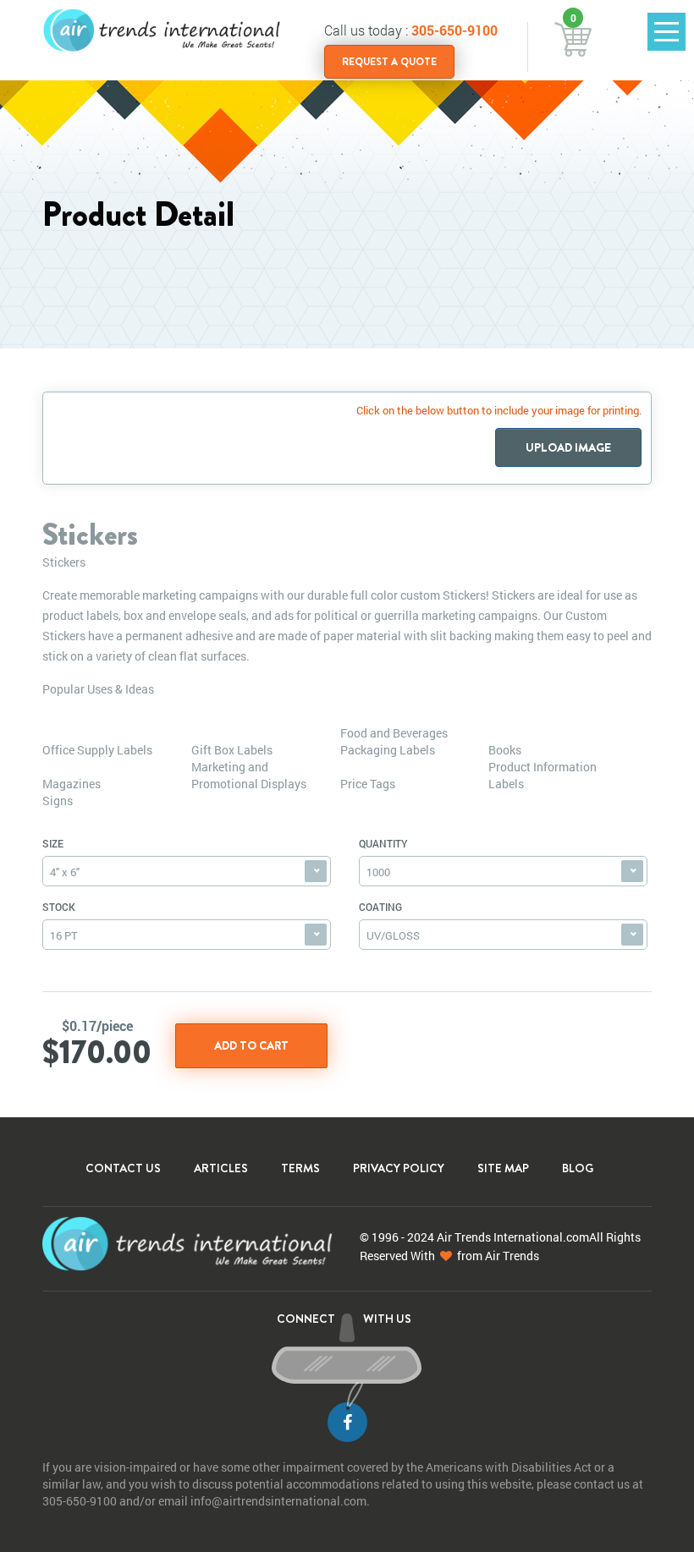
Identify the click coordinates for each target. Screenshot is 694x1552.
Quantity (383, 843)
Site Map (503, 1168)
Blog (577, 1168)
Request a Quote (389, 61)
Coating (380, 906)
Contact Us (123, 1168)
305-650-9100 (454, 30)
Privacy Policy (398, 1168)
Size (52, 843)
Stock (58, 906)
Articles (221, 1168)
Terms (300, 1168)
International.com (541, 1237)
